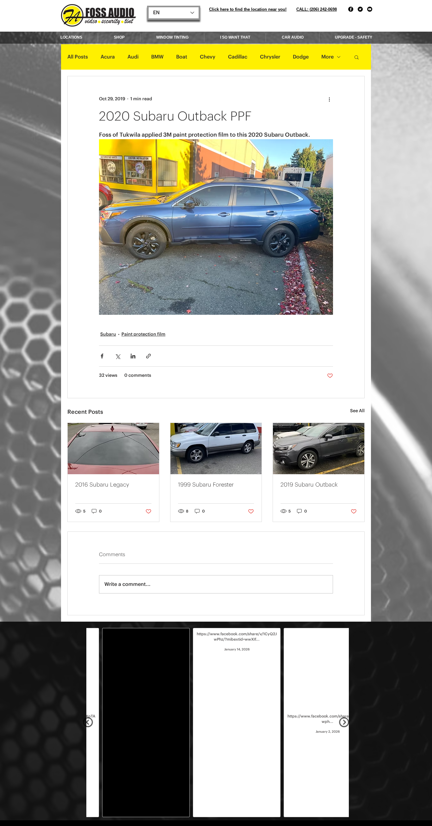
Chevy (207, 56)
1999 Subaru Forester (206, 485)
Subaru (108, 334)
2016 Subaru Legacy (102, 485)
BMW (157, 56)
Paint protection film (143, 334)
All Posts (77, 56)
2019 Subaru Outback (309, 485)
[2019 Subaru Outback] (318, 448)
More (327, 56)
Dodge (301, 56)
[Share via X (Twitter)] (117, 356)
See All (357, 411)
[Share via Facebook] (102, 356)
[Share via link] (148, 356)
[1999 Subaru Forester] (216, 448)
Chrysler (270, 56)
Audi (133, 56)
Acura (108, 56)
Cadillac (237, 56)
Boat (181, 56)
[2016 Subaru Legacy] (113, 448)
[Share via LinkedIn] (133, 356)
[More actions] (329, 99)
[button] (357, 56)
